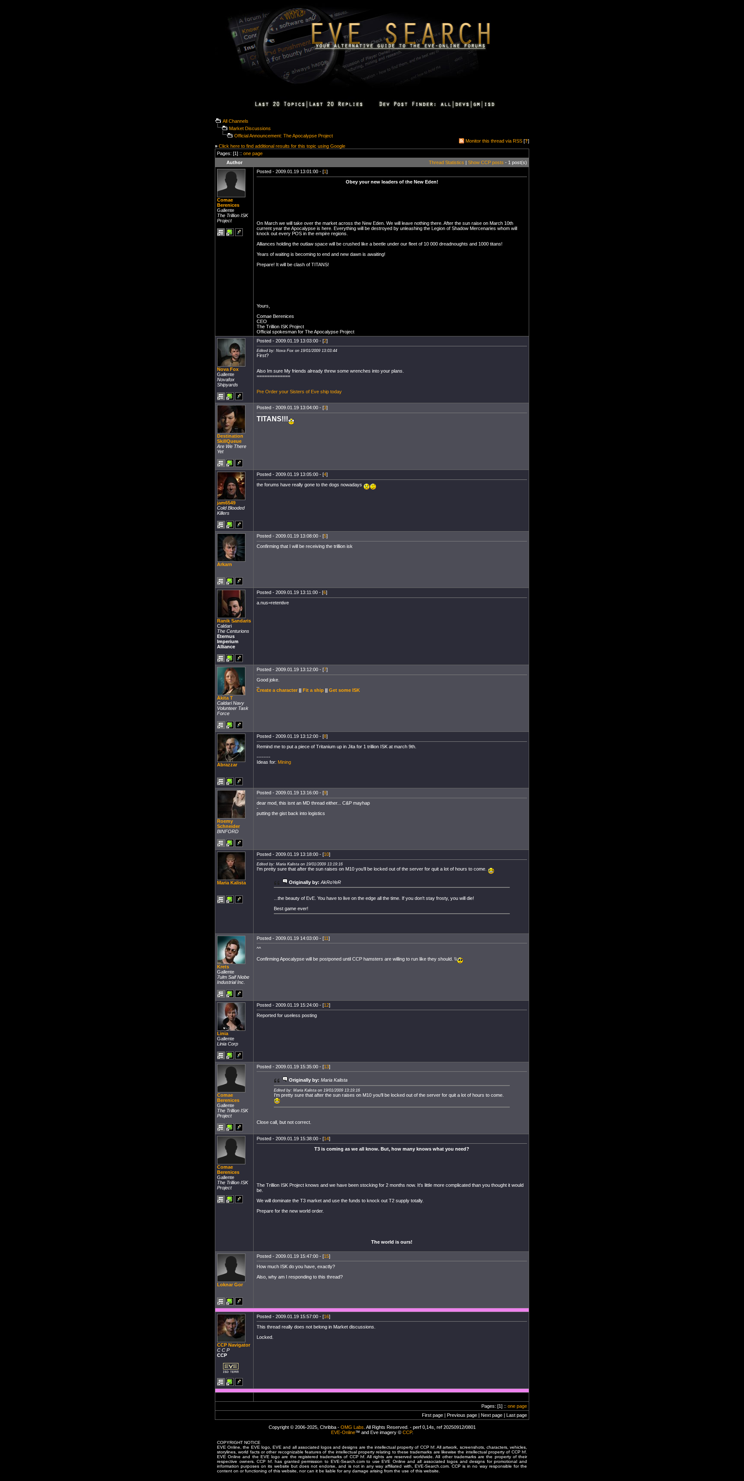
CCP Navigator (233, 1344)
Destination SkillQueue (230, 438)
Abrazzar (227, 764)
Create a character (277, 690)
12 (326, 1005)
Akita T (225, 697)
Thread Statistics (446, 162)
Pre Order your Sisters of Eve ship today (299, 391)
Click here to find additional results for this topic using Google (282, 146)
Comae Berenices (228, 202)
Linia (222, 1033)
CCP (407, 1432)
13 (326, 1066)
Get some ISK (344, 690)
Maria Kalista (231, 882)
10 (326, 854)
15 (326, 1256)
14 (326, 1138)
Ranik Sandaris (234, 620)
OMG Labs (352, 1427)
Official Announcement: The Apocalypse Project (283, 135)
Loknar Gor (230, 1284)
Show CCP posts (486, 162)
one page (253, 153)
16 (326, 1316)
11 (326, 938)
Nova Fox (228, 369)
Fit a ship (313, 690)
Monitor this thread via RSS (493, 140)
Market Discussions (250, 128)
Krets (223, 966)
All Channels (235, 121)
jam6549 (226, 502)
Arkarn (224, 564)
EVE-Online (343, 1432)
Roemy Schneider (228, 823)
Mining (284, 762)
